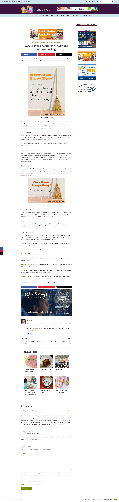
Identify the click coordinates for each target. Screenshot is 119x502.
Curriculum (84, 15)
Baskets (23, 270)
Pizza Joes (59, 369)
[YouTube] (98, 2)
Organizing (58, 42)
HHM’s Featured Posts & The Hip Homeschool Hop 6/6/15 (33, 341)
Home (32, 42)
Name (24, 474)
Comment (24, 453)
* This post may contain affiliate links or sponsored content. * (46, 26)
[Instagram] (89, 2)
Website (59, 474)
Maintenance (52, 42)
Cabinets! (23, 276)
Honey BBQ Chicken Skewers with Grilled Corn (61, 341)
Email (41, 474)
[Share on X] (1, 253)
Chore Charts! (25, 254)
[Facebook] (87, 2)
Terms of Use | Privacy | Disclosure (13, 499)
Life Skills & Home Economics (41, 42)
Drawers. (23, 264)
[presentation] (30, 361)
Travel (52, 15)
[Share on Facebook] (1, 248)
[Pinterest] (92, 2)
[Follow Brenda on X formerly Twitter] (31, 333)
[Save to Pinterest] (1, 251)
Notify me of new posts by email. (30, 484)
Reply (69, 410)
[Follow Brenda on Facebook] (28, 333)
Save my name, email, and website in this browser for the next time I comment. (40, 478)
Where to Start (35, 15)
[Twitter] (95, 2)
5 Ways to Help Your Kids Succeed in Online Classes (31, 392)
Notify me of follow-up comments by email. (33, 481)
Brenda (29, 320)
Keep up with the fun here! (34, 330)
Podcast (91, 15)
